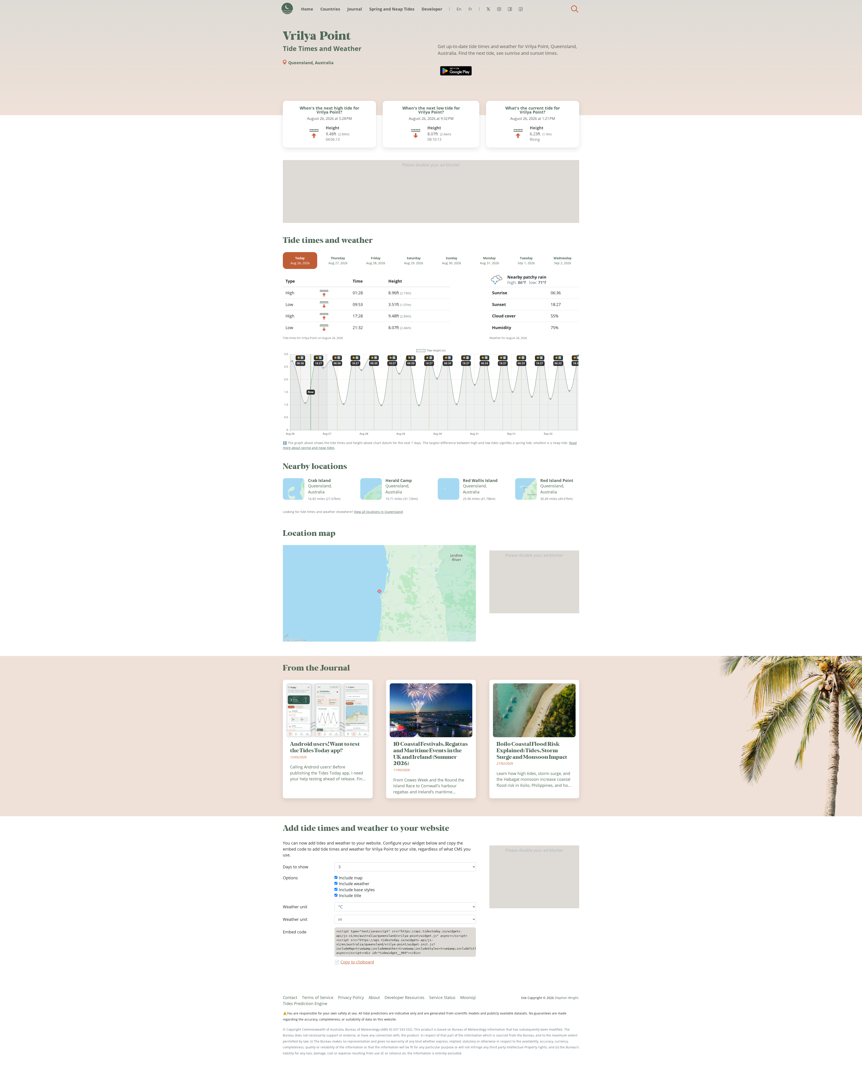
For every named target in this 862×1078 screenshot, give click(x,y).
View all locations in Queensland (378, 512)
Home (307, 9)
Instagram (499, 9)
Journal (354, 9)
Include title (350, 895)
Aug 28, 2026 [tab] (375, 260)
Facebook (509, 9)
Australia (324, 62)
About (374, 997)
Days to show (295, 866)
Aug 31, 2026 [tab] (489, 260)
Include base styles (357, 889)
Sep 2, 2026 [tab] (563, 260)
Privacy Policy (351, 997)
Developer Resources (404, 997)
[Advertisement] (431, 191)
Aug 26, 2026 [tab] (300, 260)
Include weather (354, 884)
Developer (432, 9)
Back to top (849, 1065)
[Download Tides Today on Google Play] (456, 71)
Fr (470, 9)
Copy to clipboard (357, 962)
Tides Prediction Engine (305, 1003)
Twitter (488, 9)
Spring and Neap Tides (391, 9)
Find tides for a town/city (574, 9)
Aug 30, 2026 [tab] (451, 260)
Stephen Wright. (567, 998)
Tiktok (520, 9)
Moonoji (468, 997)
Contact (290, 997)
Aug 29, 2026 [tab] (413, 260)
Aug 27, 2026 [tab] (337, 260)
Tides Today (287, 8)
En (459, 9)
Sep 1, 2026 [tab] (526, 260)
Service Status (442, 997)
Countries (330, 9)
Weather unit (295, 906)
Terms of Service (317, 997)
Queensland (300, 62)
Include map (351, 877)
